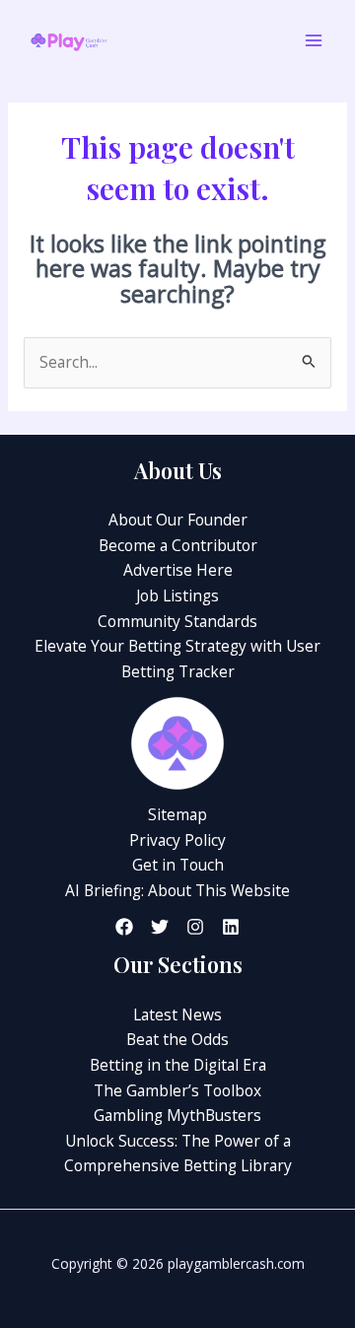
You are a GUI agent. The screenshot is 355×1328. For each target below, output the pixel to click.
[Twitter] (160, 927)
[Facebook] (124, 927)
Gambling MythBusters (177, 1115)
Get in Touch (178, 864)
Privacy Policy (177, 840)
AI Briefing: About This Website (177, 890)
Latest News (177, 1014)
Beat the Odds (177, 1039)
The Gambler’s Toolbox (177, 1090)
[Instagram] (195, 927)
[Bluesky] (231, 927)
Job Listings (177, 595)
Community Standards (177, 621)
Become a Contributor (178, 545)
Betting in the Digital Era (178, 1065)
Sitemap (177, 814)
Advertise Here (178, 570)
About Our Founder (178, 519)
